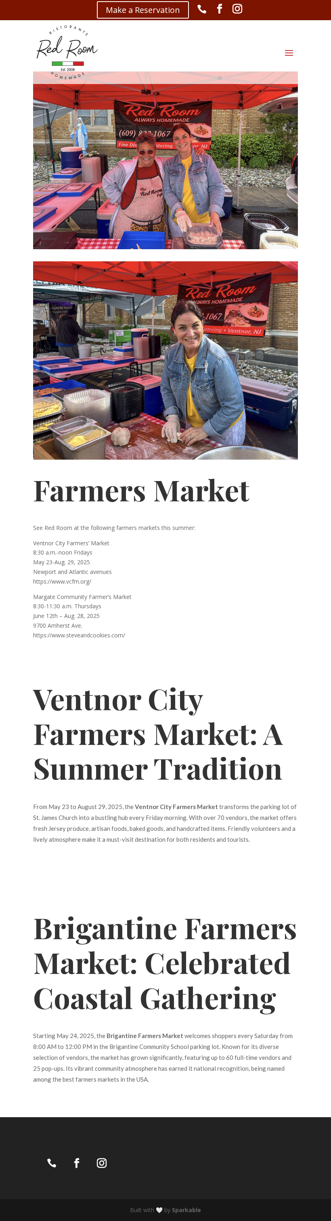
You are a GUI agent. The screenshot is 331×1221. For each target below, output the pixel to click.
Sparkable (186, 1210)
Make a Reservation (143, 9)
